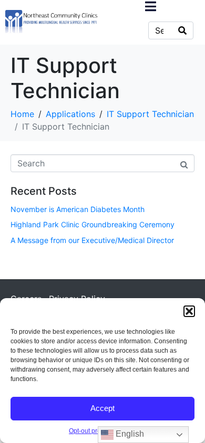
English (129, 433)
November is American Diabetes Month (78, 209)
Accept (102, 408)
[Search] (182, 30)
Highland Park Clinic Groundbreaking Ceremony (93, 224)
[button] (189, 311)
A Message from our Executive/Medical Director (92, 240)
